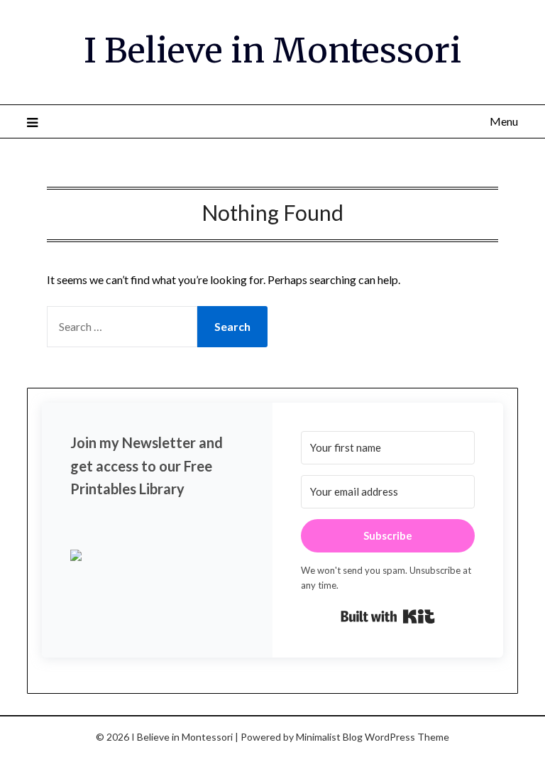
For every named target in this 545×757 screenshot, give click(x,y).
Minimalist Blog (329, 737)
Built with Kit (388, 616)
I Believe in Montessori (272, 50)
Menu (503, 121)
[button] (157, 556)
